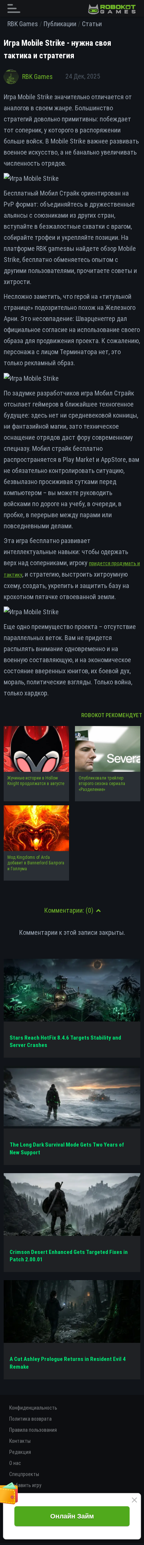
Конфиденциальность (33, 1408)
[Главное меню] (15, 8)
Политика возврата (30, 1419)
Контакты (20, 1441)
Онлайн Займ (72, 1516)
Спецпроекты (24, 1474)
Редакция (20, 1452)
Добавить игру (25, 1485)
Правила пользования (33, 1430)
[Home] (112, 9)
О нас (15, 1463)
